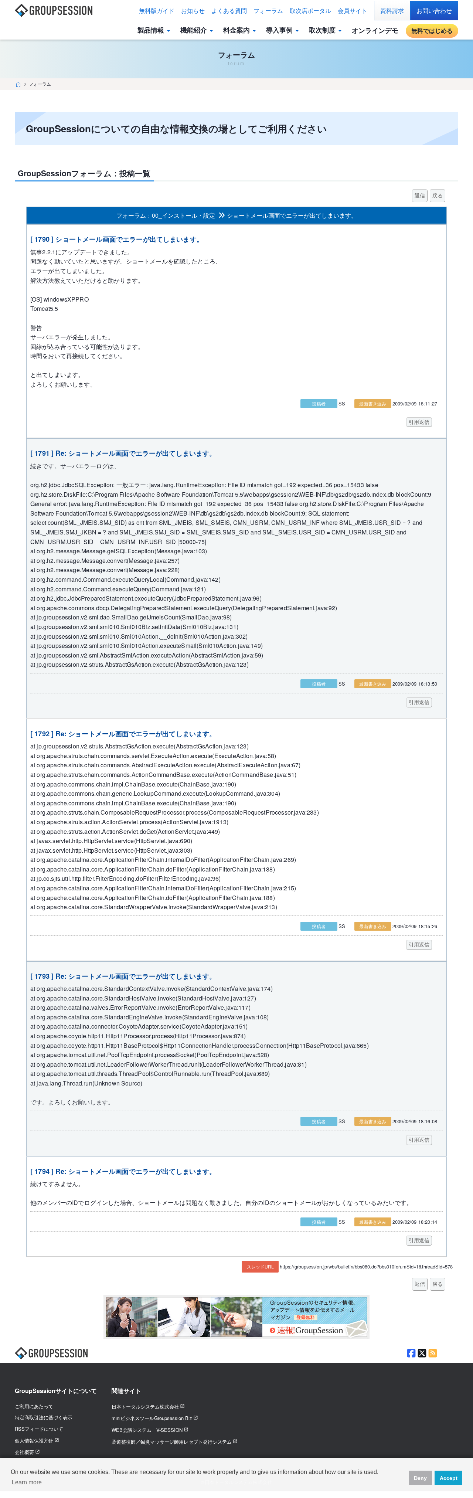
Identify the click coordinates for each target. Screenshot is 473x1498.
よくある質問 (229, 10)
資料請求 (392, 10)
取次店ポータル (310, 10)
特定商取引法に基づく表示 (43, 1417)
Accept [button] (448, 1478)
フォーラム (268, 10)
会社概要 (24, 1451)
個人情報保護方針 (34, 1440)
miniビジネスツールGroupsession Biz (152, 1417)
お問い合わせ (434, 10)
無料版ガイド (156, 10)
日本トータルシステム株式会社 (145, 1406)
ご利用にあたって (34, 1406)
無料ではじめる (432, 30)
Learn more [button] (27, 1482)
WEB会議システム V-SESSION (147, 1429)
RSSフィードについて (39, 1428)
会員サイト (352, 10)
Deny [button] (420, 1478)
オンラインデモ (375, 30)
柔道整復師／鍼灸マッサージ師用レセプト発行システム (172, 1441)
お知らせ (193, 10)
